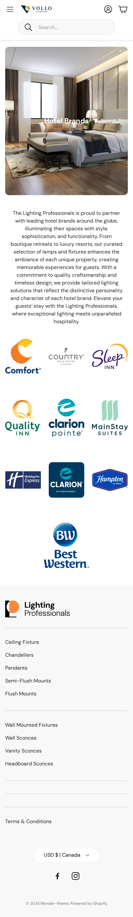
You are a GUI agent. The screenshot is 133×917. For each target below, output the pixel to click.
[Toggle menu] (10, 9)
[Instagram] (75, 876)
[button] (66, 27)
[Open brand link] (23, 356)
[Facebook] (57, 876)
